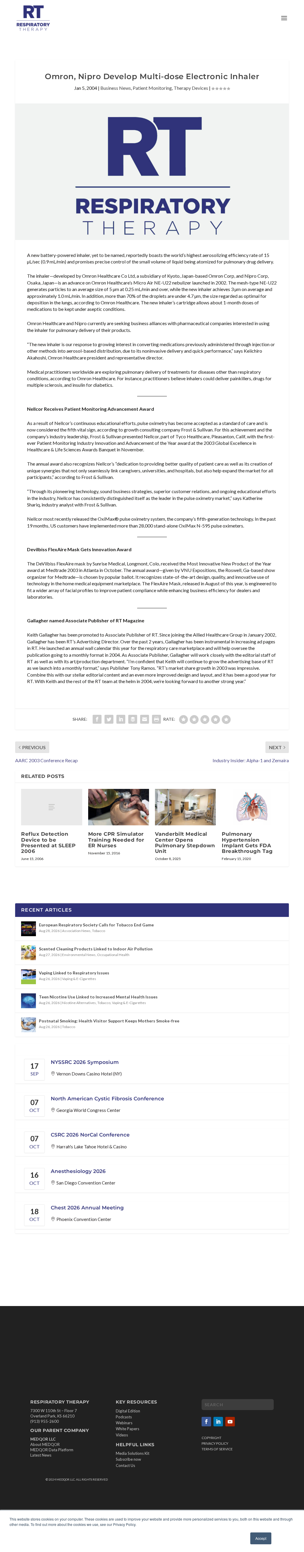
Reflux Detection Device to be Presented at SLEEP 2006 (48, 842)
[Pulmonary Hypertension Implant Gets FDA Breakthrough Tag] (252, 807)
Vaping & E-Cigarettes (79, 978)
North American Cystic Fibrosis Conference (107, 1099)
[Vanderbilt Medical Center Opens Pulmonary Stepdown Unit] (185, 807)
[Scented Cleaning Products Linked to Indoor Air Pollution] (28, 952)
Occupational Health (113, 954)
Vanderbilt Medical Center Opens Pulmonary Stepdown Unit (185, 842)
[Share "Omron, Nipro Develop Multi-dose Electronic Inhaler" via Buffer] (133, 719)
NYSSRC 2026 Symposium (85, 1062)
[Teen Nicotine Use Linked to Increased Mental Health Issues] (28, 1000)
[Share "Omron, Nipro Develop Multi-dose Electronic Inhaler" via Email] (145, 719)
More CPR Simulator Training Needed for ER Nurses (116, 839)
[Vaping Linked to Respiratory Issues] (28, 976)
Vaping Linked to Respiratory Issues (74, 972)
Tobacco (98, 930)
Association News (76, 930)
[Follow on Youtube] (230, 1421)
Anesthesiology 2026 (78, 1171)
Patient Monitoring (152, 88)
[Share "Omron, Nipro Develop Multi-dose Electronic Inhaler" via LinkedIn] (121, 719)
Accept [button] (260, 1538)
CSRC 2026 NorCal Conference (90, 1135)
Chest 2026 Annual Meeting (87, 1208)
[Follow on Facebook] (206, 1421)
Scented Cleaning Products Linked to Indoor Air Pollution (96, 948)
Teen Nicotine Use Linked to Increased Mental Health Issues (98, 996)
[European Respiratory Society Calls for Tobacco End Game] (28, 928)
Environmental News (79, 954)
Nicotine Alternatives (79, 1002)
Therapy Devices (191, 88)
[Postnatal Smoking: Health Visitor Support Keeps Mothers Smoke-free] (28, 1024)
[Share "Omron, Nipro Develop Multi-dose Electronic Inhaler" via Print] (156, 719)
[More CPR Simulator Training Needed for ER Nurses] (118, 807)
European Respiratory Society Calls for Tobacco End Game (96, 924)
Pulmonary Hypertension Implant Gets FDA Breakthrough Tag (247, 842)
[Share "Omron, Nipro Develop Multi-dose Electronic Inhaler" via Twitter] (109, 719)
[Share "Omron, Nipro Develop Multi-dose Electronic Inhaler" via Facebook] (97, 719)
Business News (115, 88)
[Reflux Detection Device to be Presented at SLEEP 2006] (51, 807)
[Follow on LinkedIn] (218, 1421)
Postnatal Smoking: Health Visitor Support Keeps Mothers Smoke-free (109, 1020)
